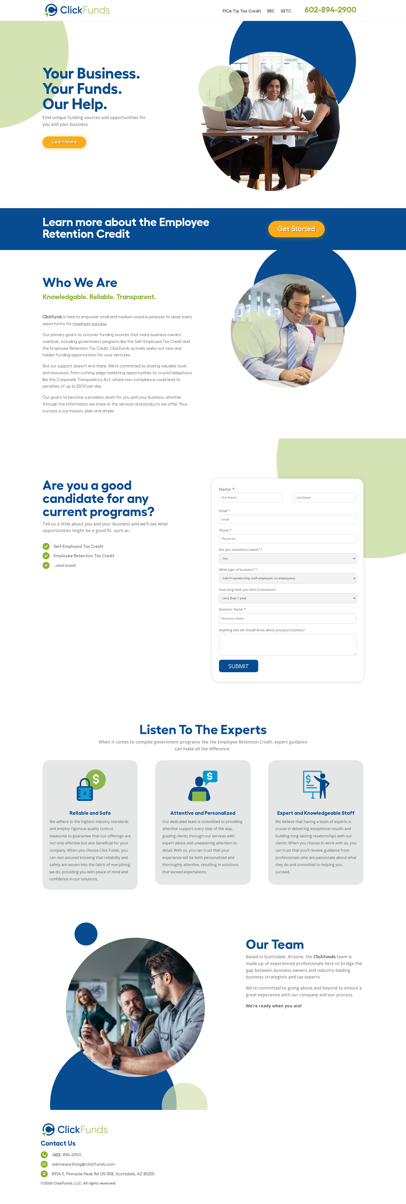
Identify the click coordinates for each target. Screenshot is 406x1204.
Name (226, 489)
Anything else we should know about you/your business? (262, 630)
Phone (225, 530)
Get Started (296, 228)
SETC (286, 11)
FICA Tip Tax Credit (242, 11)
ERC (271, 11)
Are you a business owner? (240, 549)
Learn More (64, 141)
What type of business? (238, 569)
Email (224, 511)
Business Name (232, 609)
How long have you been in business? (247, 589)
